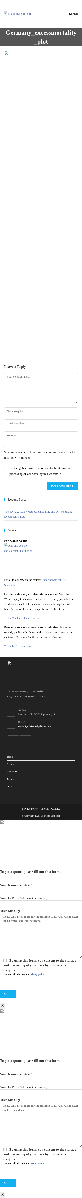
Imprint (45, 808)
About (11, 786)
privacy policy (37, 974)
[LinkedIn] (13, 740)
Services (12, 778)
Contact (55, 808)
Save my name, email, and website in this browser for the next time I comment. (40, 455)
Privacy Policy (30, 808)
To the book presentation (18, 646)
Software (12, 771)
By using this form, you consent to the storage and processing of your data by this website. (40, 471)
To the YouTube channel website (22, 618)
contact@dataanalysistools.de (34, 726)
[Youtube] (25, 740)
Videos (11, 764)
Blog (10, 756)
